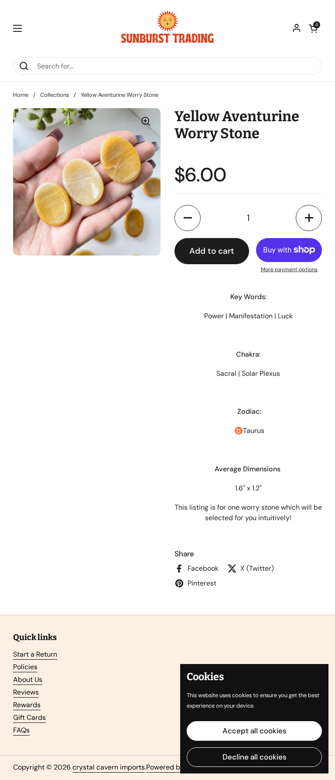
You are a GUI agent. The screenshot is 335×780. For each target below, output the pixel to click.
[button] (313, 28)
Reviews (26, 692)
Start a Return (35, 654)
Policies (25, 666)
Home (20, 95)
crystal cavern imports (108, 767)
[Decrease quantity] (187, 218)
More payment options (289, 269)
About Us (27, 679)
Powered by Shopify (177, 767)
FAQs (21, 730)
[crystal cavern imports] (167, 28)
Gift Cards (29, 717)
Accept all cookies (254, 731)
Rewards (27, 704)
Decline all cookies (254, 757)
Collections (54, 95)
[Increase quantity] (309, 218)
